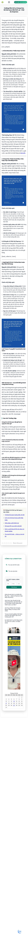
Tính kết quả (14, 587)
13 (14, 701)
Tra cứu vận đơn (12, 571)
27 (14, 705)
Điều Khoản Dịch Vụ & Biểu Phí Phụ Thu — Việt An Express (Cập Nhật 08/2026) (14, 596)
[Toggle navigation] (9, 2)
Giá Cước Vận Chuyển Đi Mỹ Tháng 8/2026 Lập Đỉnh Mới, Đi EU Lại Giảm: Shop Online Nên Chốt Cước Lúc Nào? (13, 602)
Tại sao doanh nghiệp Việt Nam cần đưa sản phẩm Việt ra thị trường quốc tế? (13, 615)
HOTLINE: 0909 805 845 (20, 2)
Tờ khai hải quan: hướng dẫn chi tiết (14, 515)
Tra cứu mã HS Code (13, 565)
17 (6, 703)
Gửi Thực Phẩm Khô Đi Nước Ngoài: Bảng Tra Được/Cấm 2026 (12, 609)
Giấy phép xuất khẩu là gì (12, 523)
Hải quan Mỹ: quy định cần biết (13, 526)
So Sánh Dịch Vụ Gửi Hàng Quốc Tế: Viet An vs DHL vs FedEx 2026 (13, 621)
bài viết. (23, 153)
